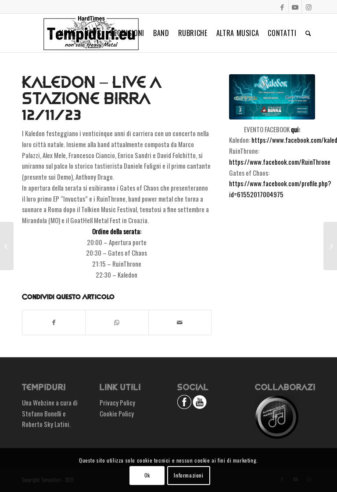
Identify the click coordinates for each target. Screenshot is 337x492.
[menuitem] (67, 33)
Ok (147, 475)
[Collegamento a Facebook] (282, 6)
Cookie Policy (117, 413)
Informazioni (188, 475)
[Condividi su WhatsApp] (117, 322)
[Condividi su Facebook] (53, 322)
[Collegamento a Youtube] (295, 6)
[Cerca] (308, 33)
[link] (279, 161)
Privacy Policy (117, 402)
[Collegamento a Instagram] (308, 6)
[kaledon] (272, 96)
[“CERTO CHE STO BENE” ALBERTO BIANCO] (330, 246)
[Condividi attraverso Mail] (180, 322)
